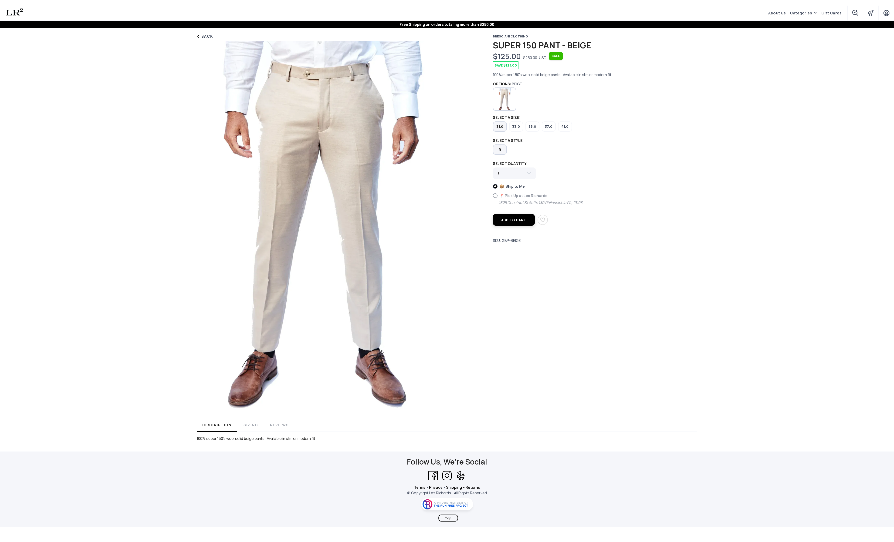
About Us (777, 13)
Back (206, 36)
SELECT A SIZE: (506, 117)
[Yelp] (461, 476)
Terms (419, 487)
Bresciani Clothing (510, 36)
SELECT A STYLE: (508, 140)
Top (448, 518)
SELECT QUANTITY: (510, 163)
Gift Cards (831, 13)
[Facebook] (433, 476)
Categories (801, 13)
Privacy (435, 487)
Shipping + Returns (463, 487)
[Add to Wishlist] (543, 220)
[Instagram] (447, 476)
